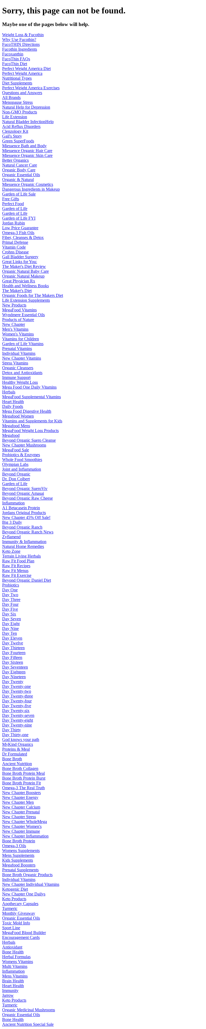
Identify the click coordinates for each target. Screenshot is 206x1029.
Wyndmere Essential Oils (23, 314)
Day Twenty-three (17, 696)
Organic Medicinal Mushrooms (28, 1010)
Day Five (10, 609)
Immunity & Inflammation (24, 541)
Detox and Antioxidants (22, 372)
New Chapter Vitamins (21, 358)
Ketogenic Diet (15, 889)
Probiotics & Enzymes (21, 454)
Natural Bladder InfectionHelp (28, 121)
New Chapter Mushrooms (24, 445)
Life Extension (14, 117)
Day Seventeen (15, 667)
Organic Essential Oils (21, 174)
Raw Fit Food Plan (18, 561)
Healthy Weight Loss (20, 382)
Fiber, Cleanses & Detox (23, 237)
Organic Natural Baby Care (25, 271)
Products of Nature (18, 319)
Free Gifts (10, 199)
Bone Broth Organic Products (27, 874)
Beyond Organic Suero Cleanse (29, 440)
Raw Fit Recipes (16, 565)
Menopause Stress (17, 102)
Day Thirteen (13, 648)
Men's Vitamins (15, 329)
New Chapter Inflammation (25, 836)
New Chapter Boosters (21, 792)
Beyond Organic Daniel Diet (26, 580)
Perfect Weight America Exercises (31, 88)
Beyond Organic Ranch (22, 527)
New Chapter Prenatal (21, 812)
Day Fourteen (13, 652)
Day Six (9, 614)
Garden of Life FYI (18, 218)
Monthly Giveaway (18, 913)
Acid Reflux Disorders (21, 126)
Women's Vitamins (18, 334)
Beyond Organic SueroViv (24, 488)
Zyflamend (11, 536)
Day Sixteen (12, 662)
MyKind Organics (17, 744)
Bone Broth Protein (18, 841)
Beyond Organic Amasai (23, 493)
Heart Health (13, 401)
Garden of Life (14, 208)
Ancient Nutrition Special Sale (28, 1024)
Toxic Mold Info (16, 923)
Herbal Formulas (16, 956)
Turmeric (9, 908)
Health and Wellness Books (25, 285)
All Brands (11, 97)
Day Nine (10, 628)
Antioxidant (12, 947)
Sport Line (11, 927)
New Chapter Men (18, 802)
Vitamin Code (14, 247)
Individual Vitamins (18, 353)
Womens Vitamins (17, 961)
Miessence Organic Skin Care (27, 155)
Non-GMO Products (19, 112)
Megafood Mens (16, 425)
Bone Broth (12, 759)
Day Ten (9, 633)
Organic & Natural (18, 179)
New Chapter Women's (22, 826)
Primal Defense (15, 242)
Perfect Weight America (22, 73)
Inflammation (13, 503)
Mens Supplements (18, 855)
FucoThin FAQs (16, 59)
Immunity (10, 990)
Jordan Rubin (13, 223)
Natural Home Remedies (23, 546)
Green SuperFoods (18, 141)
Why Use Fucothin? (19, 39)
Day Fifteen (12, 657)
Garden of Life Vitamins (22, 343)
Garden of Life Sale (19, 194)
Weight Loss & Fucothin (23, 34)
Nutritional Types (17, 78)
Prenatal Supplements (20, 870)
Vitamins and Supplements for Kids (32, 421)
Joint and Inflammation (21, 469)
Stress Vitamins (15, 363)
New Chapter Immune (21, 831)
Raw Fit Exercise (16, 575)
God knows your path (20, 739)
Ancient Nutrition (17, 763)
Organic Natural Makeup (23, 276)
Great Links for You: (19, 261)
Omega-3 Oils (14, 845)
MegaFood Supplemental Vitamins (31, 396)
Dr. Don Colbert (16, 479)
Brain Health (13, 981)
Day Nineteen (14, 676)
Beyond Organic (16, 474)
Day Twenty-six (16, 710)
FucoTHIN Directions (21, 44)
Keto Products (14, 899)
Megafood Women (18, 416)
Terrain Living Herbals (21, 556)
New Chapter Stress (19, 816)
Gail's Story (12, 136)
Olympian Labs (15, 464)
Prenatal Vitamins (17, 348)
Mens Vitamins (15, 976)
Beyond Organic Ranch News (27, 532)
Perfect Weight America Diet (26, 68)
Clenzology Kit (15, 131)
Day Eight (11, 623)
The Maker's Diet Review (24, 266)
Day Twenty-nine (17, 725)
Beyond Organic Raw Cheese (27, 498)
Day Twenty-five (16, 705)
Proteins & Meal (16, 749)
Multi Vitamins (14, 966)
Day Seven (11, 619)
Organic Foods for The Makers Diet (32, 295)
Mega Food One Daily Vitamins (29, 387)
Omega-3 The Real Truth (23, 787)
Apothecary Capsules (20, 903)
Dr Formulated (14, 754)
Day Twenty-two (16, 691)
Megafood (11, 435)
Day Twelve (12, 643)
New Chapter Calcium (21, 807)
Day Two (10, 594)
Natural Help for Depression (26, 107)
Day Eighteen (13, 672)
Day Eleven (12, 638)
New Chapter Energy (20, 797)
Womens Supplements (21, 850)
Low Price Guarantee (20, 228)
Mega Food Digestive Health (26, 411)
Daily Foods (12, 406)
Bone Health (13, 952)
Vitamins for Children (20, 339)
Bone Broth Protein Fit (21, 783)
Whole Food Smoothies (22, 459)
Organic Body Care (18, 170)
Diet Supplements (17, 83)
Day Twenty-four (17, 701)
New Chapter (13, 324)
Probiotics (10, 585)
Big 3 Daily (12, 522)
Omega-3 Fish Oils (18, 232)
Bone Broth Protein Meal (23, 773)
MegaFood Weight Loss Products (30, 430)
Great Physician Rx (18, 281)
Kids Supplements (17, 860)
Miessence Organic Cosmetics (27, 184)
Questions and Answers (22, 92)
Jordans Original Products (24, 512)
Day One (10, 590)
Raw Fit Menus (15, 570)
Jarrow (8, 995)
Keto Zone (11, 551)
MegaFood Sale (15, 450)
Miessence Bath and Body (24, 145)
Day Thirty (11, 730)
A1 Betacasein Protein (21, 508)
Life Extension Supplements (26, 300)
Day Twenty (12, 681)
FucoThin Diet (14, 63)
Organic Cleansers (17, 368)
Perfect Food (13, 203)
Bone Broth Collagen (20, 768)
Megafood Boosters (18, 865)
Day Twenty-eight (17, 720)
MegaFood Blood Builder (24, 932)
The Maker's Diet (17, 290)
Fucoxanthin (12, 54)
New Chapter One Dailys (23, 894)
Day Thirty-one (15, 734)
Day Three (11, 599)
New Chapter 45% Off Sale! (26, 517)
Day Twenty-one (16, 686)
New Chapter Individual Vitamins (30, 884)
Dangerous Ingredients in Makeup (31, 189)
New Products (14, 305)
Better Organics (15, 160)
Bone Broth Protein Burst (23, 778)
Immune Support (16, 377)
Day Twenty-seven (18, 715)
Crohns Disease (15, 252)
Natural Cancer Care (19, 165)
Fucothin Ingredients (19, 49)
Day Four (10, 604)
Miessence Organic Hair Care (27, 150)
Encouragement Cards (21, 937)
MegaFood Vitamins (19, 310)
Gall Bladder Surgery (20, 257)
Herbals (8, 392)
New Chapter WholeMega (24, 821)
